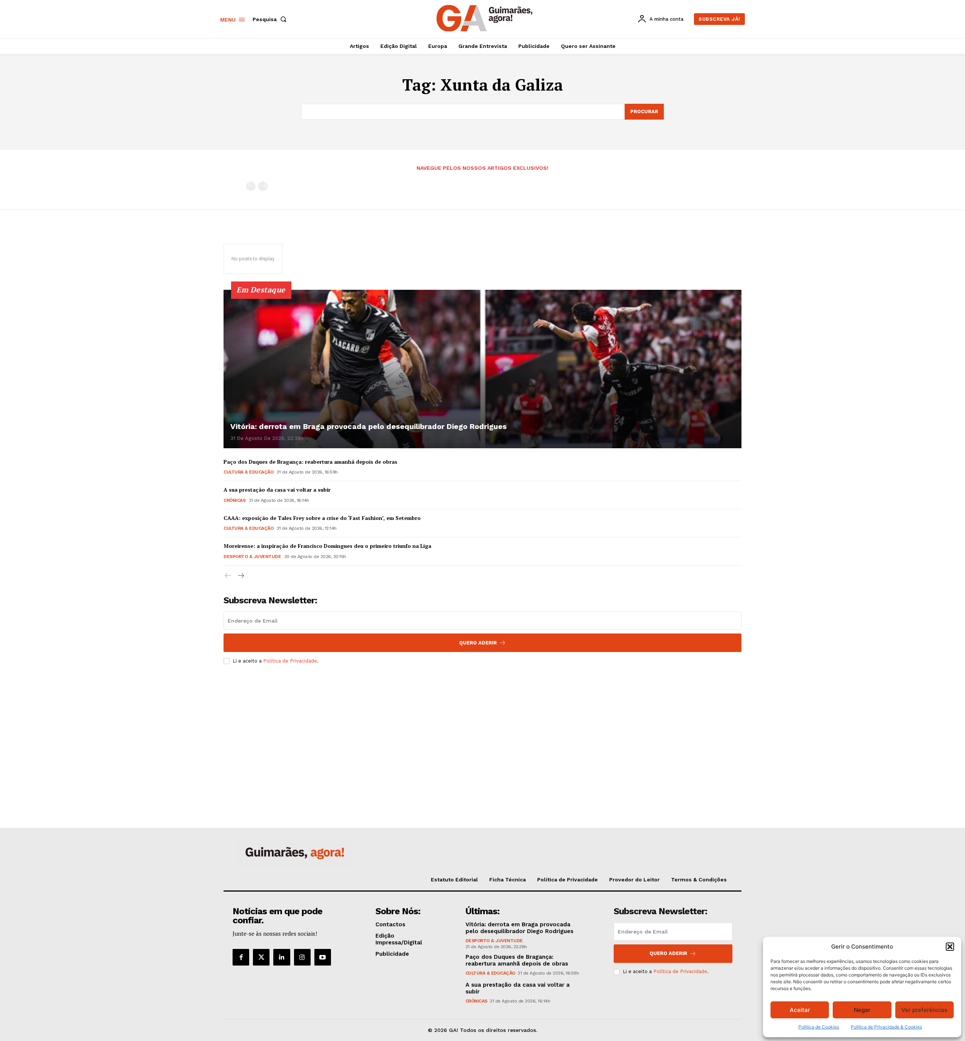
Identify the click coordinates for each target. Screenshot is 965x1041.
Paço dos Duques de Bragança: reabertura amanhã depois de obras (310, 461)
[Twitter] (261, 957)
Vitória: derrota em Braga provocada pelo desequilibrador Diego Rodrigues (368, 426)
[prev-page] (251, 186)
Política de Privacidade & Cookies (886, 1027)
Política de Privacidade (290, 661)
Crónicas (234, 500)
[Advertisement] (482, 726)
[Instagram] (302, 957)
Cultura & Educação (248, 472)
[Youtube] (322, 957)
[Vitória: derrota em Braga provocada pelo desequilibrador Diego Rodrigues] (482, 369)
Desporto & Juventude (252, 556)
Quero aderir (668, 953)
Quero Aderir (478, 643)
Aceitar (800, 1009)
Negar (862, 1009)
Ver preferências (924, 1009)
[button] (950, 946)
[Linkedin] (281, 957)
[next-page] (240, 576)
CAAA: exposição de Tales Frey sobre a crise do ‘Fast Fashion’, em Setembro (322, 517)
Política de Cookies (818, 1027)
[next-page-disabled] (263, 186)
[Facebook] (241, 957)
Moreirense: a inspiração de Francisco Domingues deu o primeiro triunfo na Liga (327, 545)
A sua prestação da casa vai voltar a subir (277, 489)
